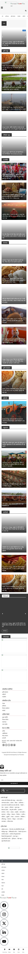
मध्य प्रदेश (22, 812)
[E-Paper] (9, 949)
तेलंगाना (9, 819)
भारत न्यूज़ (15, 836)
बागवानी (4, 738)
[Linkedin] (11, 745)
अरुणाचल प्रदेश (5, 802)
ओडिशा (3, 816)
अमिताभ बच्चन (5, 829)
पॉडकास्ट (3, 882)
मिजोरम (18, 814)
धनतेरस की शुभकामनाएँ (15, 834)
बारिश (3, 731)
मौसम (3, 879)
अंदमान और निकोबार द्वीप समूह (8, 800)
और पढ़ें (4, 630)
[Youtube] (14, 745)
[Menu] (23, 949)
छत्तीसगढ (21, 802)
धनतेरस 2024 (5, 834)
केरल (8, 812)
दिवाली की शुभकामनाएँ (6, 836)
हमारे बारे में (4, 740)
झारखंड (20, 809)
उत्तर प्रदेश (4, 724)
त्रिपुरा (14, 819)
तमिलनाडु (4, 819)
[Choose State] (4, 949)
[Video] (14, 949)
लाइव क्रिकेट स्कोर (6, 838)
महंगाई (3, 710)
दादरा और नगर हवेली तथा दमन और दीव (10, 805)
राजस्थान (17, 816)
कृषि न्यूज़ (7, 16)
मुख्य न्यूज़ (17, 807)
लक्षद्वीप (16, 812)
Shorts (19, 952)
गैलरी (3, 885)
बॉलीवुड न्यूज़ (4, 831)
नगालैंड (23, 814)
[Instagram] (6, 745)
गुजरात (6, 807)
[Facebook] (3, 745)
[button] (2, 37)
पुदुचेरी (7, 816)
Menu (23, 952)
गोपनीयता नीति (19, 740)
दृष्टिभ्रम (14, 838)
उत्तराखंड (4, 821)
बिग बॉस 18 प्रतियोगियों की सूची (17, 829)
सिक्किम (22, 816)
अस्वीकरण (4, 742)
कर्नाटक (3, 812)
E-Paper (9, 952)
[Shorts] (18, 949)
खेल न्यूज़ (19, 838)
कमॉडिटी (24, 30)
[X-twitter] (9, 745)
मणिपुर (8, 814)
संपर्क (8, 740)
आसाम (11, 802)
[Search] (23, 790)
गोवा (2, 807)
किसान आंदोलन (5, 708)
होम (2, 16)
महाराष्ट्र (4, 722)
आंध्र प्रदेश (19, 800)
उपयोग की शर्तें (12, 740)
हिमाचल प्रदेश (5, 809)
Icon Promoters (20, 754)
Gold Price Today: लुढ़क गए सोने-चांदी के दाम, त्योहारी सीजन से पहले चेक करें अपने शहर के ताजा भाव (16, 22)
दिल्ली (22, 805)
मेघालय (13, 814)
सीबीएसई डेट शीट (13, 831)
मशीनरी (24, 16)
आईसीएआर (4, 733)
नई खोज (19, 16)
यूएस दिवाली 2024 (6, 841)
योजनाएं (3, 876)
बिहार (16, 802)
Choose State (4, 952)
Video (14, 952)
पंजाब (3, 703)
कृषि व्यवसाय (13, 16)
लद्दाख (12, 812)
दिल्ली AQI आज (22, 831)
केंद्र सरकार (5, 735)
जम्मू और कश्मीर (13, 809)
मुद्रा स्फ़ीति (5, 717)
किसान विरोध (5, 719)
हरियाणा (4, 705)
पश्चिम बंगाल (10, 821)
